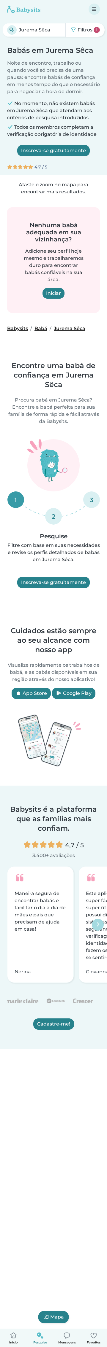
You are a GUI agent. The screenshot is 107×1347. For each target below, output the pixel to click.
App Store (34, 693)
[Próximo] (98, 924)
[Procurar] (12, 30)
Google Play (77, 693)
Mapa (57, 1317)
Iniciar (53, 293)
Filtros (86, 30)
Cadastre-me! (53, 1024)
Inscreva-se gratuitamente (53, 150)
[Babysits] (23, 9)
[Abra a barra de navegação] (94, 9)
